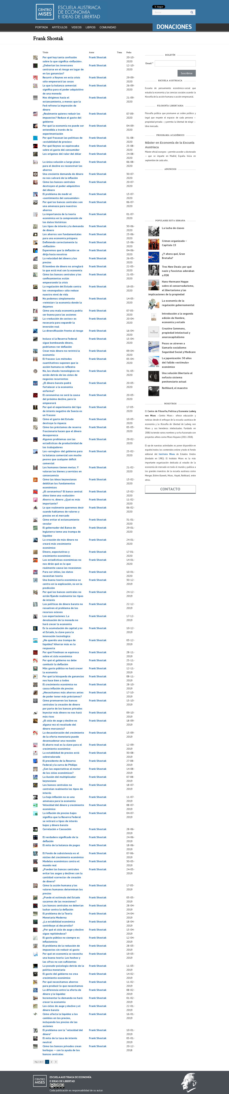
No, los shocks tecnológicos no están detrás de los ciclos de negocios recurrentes (61, 375)
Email (149, 63)
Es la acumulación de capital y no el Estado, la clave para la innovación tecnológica (62, 632)
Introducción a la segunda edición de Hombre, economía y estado (177, 318)
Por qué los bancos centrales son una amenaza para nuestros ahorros (63, 206)
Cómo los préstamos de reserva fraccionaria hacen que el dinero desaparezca (62, 431)
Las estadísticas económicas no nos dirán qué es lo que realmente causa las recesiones (62, 563)
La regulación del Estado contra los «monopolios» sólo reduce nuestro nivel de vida (62, 290)
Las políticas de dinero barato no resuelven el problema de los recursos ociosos (63, 608)
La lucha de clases (173, 228)
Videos (76, 27)
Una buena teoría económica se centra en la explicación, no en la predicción (62, 584)
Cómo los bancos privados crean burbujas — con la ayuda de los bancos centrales (62, 1050)
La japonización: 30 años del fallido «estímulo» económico (177, 362)
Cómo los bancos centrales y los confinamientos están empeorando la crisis (62, 278)
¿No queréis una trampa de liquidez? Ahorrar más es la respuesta (59, 644)
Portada (41, 27)
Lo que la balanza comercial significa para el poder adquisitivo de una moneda (63, 89)
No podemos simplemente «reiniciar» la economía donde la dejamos (62, 302)
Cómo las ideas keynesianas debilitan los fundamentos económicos (60, 483)
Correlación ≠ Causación (57, 829)
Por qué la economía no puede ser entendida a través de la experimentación (63, 129)
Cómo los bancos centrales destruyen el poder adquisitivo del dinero (61, 186)
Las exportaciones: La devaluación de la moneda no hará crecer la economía (60, 620)
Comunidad (108, 27)
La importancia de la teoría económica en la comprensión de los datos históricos (62, 218)
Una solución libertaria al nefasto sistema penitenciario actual (177, 377)
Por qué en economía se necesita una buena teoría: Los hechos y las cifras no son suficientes (63, 957)
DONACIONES (174, 26)
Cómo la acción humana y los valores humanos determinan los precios (63, 889)
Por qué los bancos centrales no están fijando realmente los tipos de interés (63, 596)
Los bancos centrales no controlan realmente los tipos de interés (63, 789)
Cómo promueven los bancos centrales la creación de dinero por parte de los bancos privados (62, 704)
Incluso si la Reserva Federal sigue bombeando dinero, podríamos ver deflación (60, 342)
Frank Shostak (97, 57)
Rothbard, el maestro (175, 388)
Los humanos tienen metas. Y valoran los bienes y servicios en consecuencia (62, 471)
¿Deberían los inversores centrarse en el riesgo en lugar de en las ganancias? (63, 69)
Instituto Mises (167, 454)
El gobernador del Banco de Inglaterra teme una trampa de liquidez (62, 531)
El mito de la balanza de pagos (61, 845)
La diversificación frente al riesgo (63, 330)
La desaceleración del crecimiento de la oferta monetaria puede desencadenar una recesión (63, 736)
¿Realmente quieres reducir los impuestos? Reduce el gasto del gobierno (62, 117)
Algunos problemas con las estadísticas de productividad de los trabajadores (62, 443)
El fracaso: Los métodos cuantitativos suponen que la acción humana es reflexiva (60, 362)
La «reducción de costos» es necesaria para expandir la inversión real (59, 322)
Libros (91, 27)
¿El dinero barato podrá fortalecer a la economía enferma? (58, 387)
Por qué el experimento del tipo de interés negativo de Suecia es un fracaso (62, 411)
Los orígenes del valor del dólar (62, 153)
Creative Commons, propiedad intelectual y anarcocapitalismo (176, 333)
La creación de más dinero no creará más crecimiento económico (60, 543)
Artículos (59, 27)
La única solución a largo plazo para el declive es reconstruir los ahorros (62, 166)
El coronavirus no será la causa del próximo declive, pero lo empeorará (61, 399)
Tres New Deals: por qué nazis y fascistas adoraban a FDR (178, 271)
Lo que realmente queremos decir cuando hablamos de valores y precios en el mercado (63, 511)
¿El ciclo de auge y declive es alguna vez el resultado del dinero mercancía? (60, 724)
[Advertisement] (170, 196)
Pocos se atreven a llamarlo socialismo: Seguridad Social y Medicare (179, 348)
